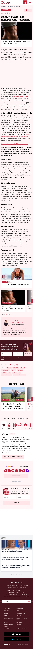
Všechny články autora (18, 324)
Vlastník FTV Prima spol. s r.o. (8, 625)
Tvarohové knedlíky (8, 596)
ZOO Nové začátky (17, 588)
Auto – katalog (25, 588)
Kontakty (18, 615)
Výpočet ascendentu (22, 594)
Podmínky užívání (8, 618)
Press (17, 610)
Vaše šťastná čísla (24, 466)
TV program (9, 587)
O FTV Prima (7, 608)
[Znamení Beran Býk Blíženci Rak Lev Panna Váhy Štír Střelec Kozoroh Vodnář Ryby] (18, 354)
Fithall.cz (7, 314)
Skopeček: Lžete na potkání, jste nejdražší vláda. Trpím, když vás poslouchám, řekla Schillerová (16, 550)
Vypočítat (16, 502)
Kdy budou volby (8, 588)
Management (19, 608)
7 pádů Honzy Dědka (10, 590)
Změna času (15, 587)
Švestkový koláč (26, 596)
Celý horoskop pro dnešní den (13, 456)
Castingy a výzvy (20, 613)
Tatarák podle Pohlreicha (14, 592)
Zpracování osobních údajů (21, 618)
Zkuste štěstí (16, 476)
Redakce (18, 624)
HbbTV (5, 615)
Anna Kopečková (5, 13)
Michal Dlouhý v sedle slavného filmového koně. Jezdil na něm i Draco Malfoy (12, 406)
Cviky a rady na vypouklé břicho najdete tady (14, 144)
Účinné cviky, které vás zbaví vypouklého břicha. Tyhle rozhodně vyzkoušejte (12, 308)
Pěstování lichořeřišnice (11, 594)
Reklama (6, 613)
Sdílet (27, 11)
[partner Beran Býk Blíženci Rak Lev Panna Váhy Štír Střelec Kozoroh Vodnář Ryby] (23, 497)
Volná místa (6, 610)
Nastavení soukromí (21, 628)
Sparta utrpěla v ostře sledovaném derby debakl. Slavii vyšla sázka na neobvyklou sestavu (16, 566)
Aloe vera (22, 592)
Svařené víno (24, 590)
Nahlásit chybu (7, 628)
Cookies (6, 622)
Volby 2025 (18, 590)
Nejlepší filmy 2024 (16, 585)
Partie (21, 587)
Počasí (24, 587)
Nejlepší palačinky (17, 596)
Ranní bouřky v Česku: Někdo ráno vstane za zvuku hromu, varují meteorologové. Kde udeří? (15, 558)
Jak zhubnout (8, 585)
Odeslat (27, 353)
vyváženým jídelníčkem (21, 97)
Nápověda (19, 622)
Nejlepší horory (24, 585)
